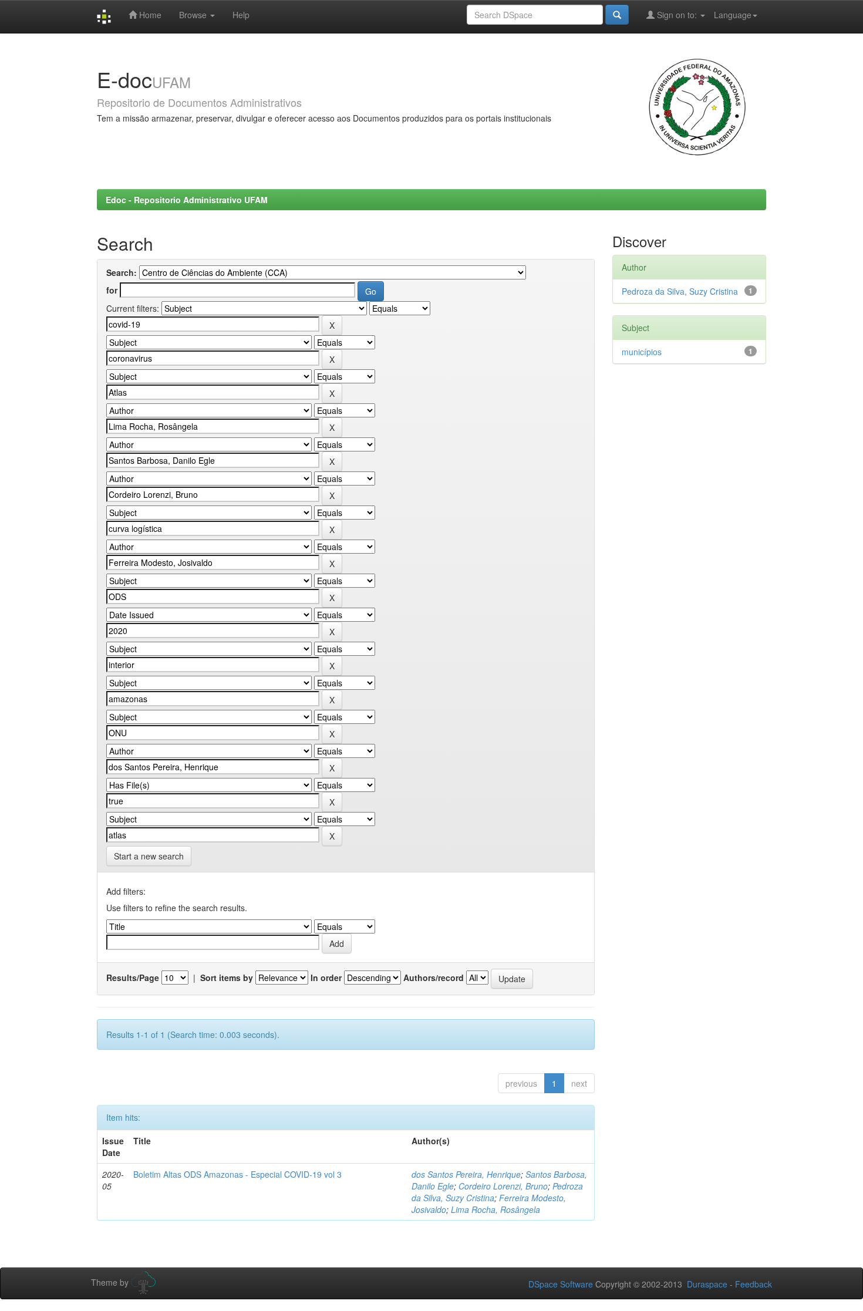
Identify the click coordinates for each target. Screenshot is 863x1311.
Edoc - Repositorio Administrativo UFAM (187, 199)
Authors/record (433, 977)
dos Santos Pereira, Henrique (466, 1174)
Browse (194, 15)
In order (326, 977)
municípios (642, 352)
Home (149, 15)
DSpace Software (560, 1284)
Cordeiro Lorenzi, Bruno (503, 1186)
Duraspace (707, 1284)
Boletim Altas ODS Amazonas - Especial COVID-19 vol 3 (237, 1174)
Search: (121, 272)
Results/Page (132, 977)
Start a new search (149, 856)
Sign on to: (677, 15)
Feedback (753, 1284)
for (111, 290)
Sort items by (226, 977)
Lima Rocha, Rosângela (495, 1209)
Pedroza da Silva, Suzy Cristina (680, 291)
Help (241, 15)
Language (732, 15)
